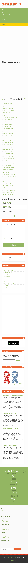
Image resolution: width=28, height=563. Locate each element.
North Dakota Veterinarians (9, 163)
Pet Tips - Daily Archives (9, 270)
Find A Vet (3, 17)
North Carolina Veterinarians (9, 162)
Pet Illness (6, 289)
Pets (2, 508)
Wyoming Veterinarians (8, 194)
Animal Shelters (5, 14)
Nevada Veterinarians (8, 153)
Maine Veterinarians (7, 137)
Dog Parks (6, 279)
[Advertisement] (14, 41)
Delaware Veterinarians (8, 115)
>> (21, 216)
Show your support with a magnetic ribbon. (13, 384)
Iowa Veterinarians (7, 130)
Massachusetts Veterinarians (9, 140)
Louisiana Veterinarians (8, 135)
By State (3, 510)
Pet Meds (6, 274)
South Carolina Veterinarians (9, 176)
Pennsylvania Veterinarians (9, 171)
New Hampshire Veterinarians (9, 155)
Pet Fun (5, 287)
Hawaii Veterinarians (7, 122)
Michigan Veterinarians (8, 142)
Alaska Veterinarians (7, 105)
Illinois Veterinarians (7, 126)
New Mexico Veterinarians (9, 158)
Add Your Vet (5, 521)
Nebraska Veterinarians (8, 151)
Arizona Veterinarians (8, 106)
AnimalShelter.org (12, 557)
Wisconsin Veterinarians (8, 192)
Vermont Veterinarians (8, 185)
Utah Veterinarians (7, 183)
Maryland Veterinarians (8, 138)
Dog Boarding (7, 276)
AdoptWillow (14, 244)
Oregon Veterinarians (8, 169)
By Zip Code (4, 511)
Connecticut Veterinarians (9, 114)
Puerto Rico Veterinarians (8, 172)
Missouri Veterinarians (8, 147)
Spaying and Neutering (9, 278)
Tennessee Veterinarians (8, 180)
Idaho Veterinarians (7, 124)
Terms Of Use (13, 560)
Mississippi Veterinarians (8, 146)
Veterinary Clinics (8, 272)
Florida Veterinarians (7, 119)
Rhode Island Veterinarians (9, 174)
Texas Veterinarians (7, 181)
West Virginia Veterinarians (9, 190)
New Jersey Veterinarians (8, 156)
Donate (3, 24)
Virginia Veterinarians (8, 187)
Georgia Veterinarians (8, 121)
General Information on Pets (10, 281)
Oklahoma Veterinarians (8, 167)
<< (8, 216)
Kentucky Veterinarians (8, 133)
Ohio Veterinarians (7, 165)
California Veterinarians (8, 110)
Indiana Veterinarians (8, 128)
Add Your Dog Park (6, 537)
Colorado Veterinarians (8, 112)
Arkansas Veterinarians (8, 108)
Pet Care (6, 285)
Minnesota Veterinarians (8, 144)
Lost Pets (4, 513)
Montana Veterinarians (8, 149)
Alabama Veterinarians (8, 103)
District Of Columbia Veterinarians (10, 117)
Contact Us (4, 22)
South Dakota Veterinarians (9, 178)
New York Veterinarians (8, 160)
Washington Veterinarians (9, 188)
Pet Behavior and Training (9, 283)
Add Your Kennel (5, 529)
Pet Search (4, 12)
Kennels (3, 19)
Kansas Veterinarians (8, 131)
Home (2, 9)
